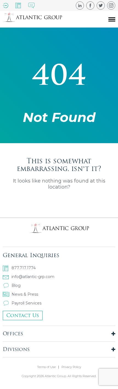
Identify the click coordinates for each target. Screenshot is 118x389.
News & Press (25, 294)
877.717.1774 (24, 268)
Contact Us (22, 315)
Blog (16, 285)
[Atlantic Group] (32, 19)
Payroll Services (26, 303)
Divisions (16, 349)
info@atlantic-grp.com (33, 276)
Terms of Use (46, 367)
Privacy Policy (71, 367)
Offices (13, 333)
